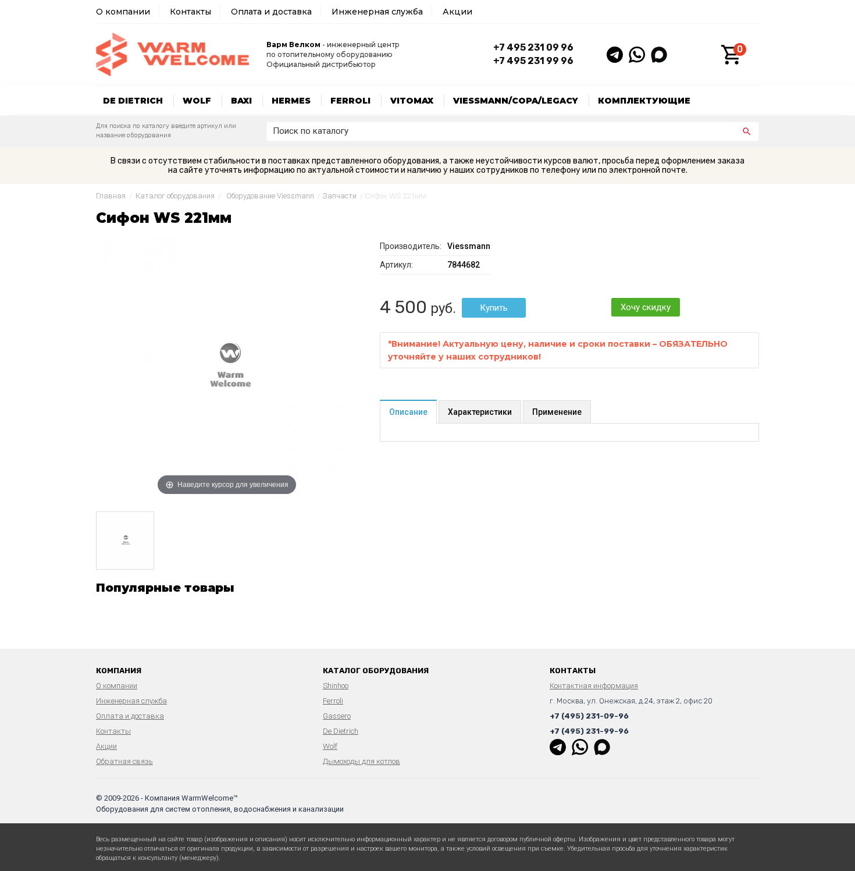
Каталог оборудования (175, 195)
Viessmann (468, 246)
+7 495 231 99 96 (533, 60)
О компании (123, 11)
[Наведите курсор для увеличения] (227, 367)
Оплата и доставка (271, 11)
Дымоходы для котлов (361, 761)
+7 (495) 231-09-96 (589, 716)
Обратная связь (124, 761)
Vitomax (411, 100)
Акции (457, 11)
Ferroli (350, 100)
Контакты (190, 11)
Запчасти (339, 195)
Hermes (291, 100)
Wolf (197, 100)
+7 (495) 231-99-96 (589, 731)
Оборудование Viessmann (270, 195)
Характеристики (480, 412)
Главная (111, 195)
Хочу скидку (646, 307)
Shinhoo (335, 685)
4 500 (403, 307)
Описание (408, 412)
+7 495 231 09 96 (533, 47)
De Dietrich (133, 100)
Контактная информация (594, 685)
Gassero (337, 716)
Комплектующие (644, 100)
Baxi (241, 100)
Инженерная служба (377, 11)
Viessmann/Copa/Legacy (515, 100)
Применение (557, 412)
